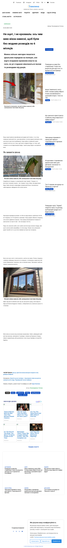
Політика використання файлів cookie (44, 537)
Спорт (48, 100)
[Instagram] (24, 2)
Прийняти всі (56, 541)
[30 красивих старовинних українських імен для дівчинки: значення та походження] (54, 153)
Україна (48, 169)
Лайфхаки (7, 24)
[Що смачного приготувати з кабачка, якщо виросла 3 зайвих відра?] (54, 108)
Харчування (49, 73)
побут (27, 393)
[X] (42, 2)
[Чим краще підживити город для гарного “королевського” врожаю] (54, 130)
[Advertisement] (23, 122)
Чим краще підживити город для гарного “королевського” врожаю (53, 139)
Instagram (28, 2)
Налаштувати (35, 541)
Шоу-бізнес (49, 189)
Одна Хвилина (36, 383)
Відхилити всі (46, 541)
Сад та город (50, 144)
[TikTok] (34, 2)
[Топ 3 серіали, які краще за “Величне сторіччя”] (54, 177)
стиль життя (23, 395)
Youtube (52, 2)
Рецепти (48, 122)
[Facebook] (14, 2)
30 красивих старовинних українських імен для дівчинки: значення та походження (33, 491)
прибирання (36, 393)
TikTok (37, 2)
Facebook (18, 2)
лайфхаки (20, 393)
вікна (13, 393)
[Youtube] (48, 2)
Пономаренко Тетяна (57, 26)
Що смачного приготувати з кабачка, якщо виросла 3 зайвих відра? (54, 117)
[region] (46, 532)
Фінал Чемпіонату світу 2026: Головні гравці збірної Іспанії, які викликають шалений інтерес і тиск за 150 (54, 94)
